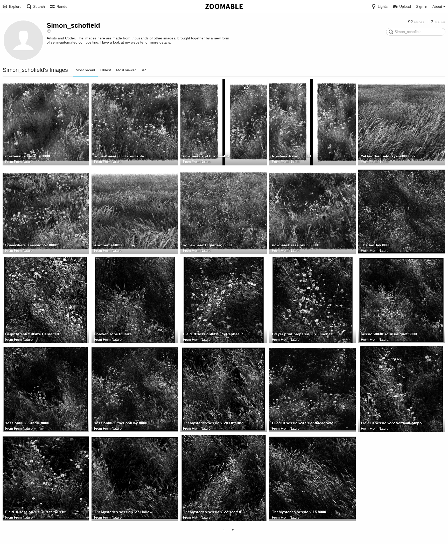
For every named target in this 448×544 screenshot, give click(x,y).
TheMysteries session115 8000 (299, 512)
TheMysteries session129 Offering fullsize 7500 (215, 423)
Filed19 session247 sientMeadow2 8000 (304, 423)
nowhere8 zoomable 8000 (27, 156)
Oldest (105, 70)
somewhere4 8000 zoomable (119, 156)
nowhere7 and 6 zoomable (206, 156)
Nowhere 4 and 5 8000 (291, 156)
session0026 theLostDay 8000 (120, 423)
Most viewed (126, 70)
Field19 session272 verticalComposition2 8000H (393, 423)
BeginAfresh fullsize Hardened (32, 334)
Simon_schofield (73, 25)
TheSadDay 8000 (375, 245)
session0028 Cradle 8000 (27, 423)
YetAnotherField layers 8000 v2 (388, 156)
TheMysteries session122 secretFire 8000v (215, 512)
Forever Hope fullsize (113, 334)
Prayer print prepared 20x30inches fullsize (304, 334)
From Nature (23, 162)
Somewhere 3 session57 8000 (31, 245)
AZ (144, 70)
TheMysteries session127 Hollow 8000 (126, 512)
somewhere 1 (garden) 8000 (207, 245)
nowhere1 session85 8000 (295, 245)
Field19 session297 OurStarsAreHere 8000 (37, 512)
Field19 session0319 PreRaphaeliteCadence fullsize (215, 334)
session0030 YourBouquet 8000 (389, 334)
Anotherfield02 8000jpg (114, 245)
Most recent (85, 70)
